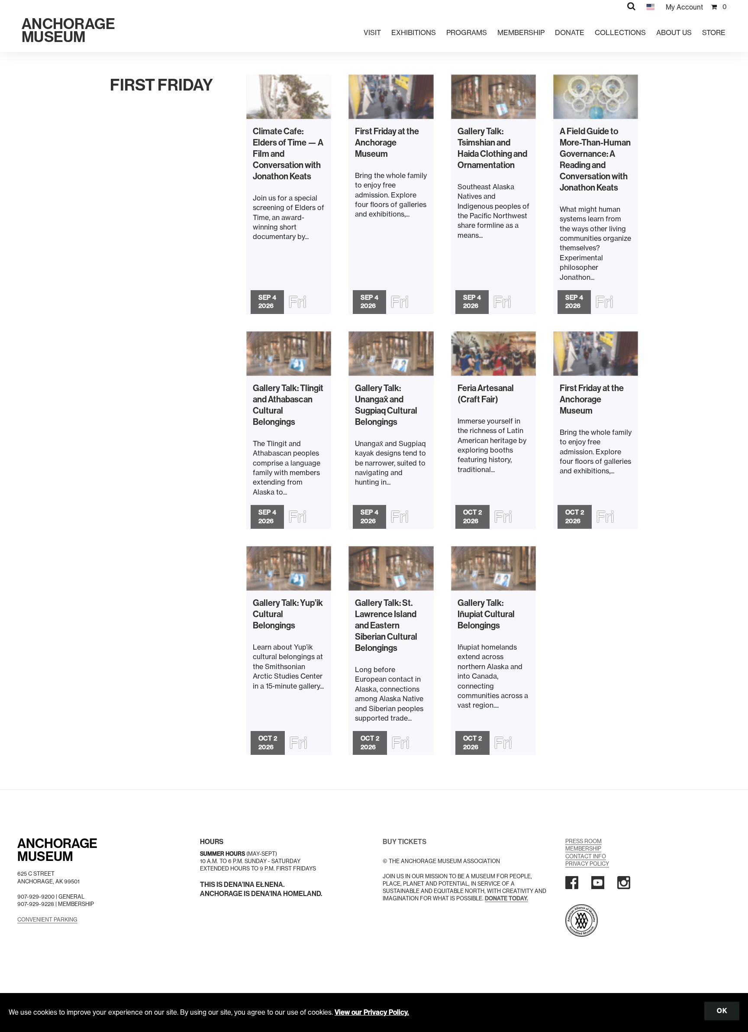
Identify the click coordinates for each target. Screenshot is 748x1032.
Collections (620, 32)
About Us (674, 32)
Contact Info (585, 856)
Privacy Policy (587, 864)
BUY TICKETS (404, 842)
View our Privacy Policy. (372, 1012)
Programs (466, 32)
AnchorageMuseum (57, 850)
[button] (631, 6)
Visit (372, 32)
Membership (521, 32)
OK (722, 1011)
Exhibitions (413, 32)
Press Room (583, 841)
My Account (684, 7)
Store (713, 32)
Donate (569, 32)
